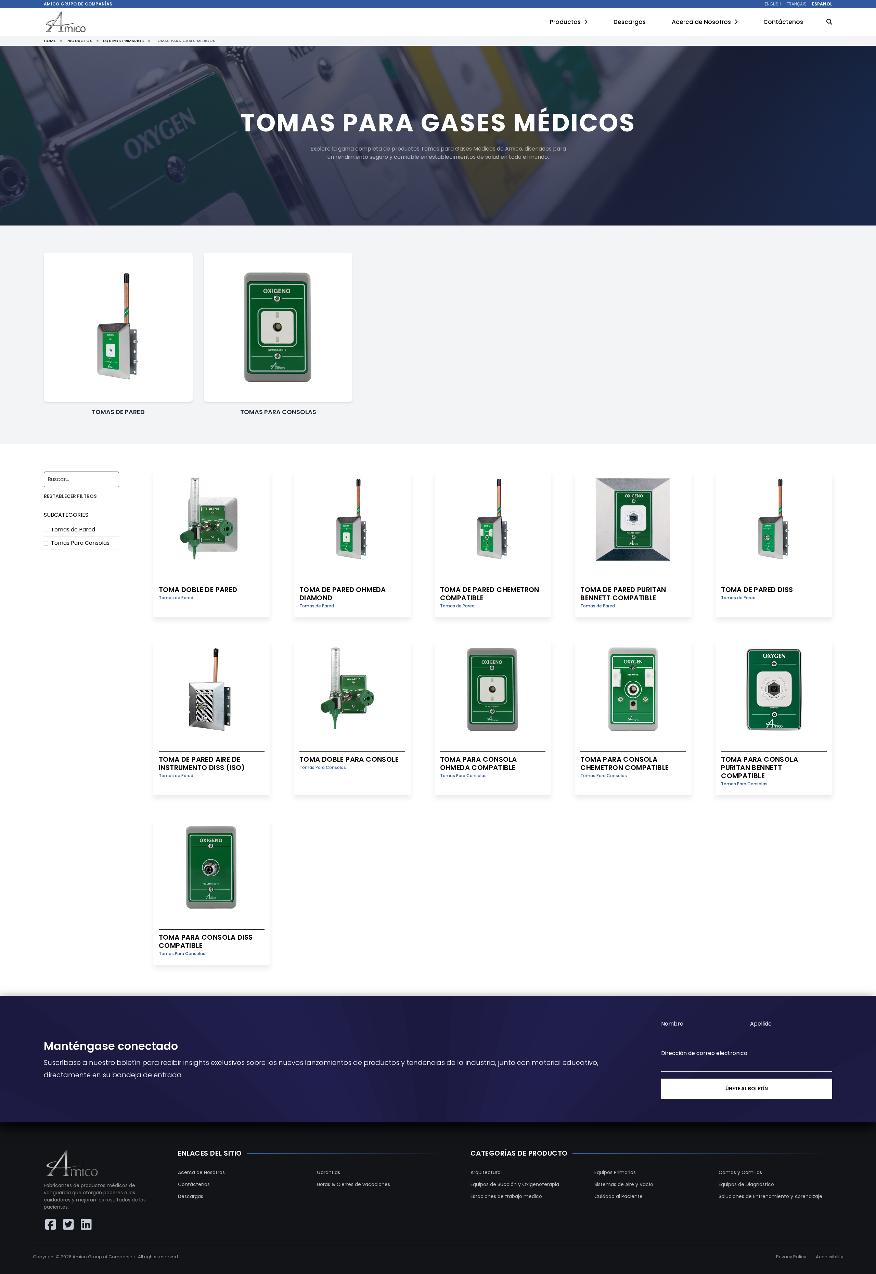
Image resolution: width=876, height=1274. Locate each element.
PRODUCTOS (79, 40)
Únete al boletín (746, 1088)
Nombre (672, 1024)
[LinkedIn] (86, 1224)
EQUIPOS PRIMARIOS (123, 40)
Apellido (761, 1024)
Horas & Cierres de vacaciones (353, 1184)
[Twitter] (68, 1224)
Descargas (630, 22)
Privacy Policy (791, 1256)
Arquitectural (486, 1172)
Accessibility (829, 1256)
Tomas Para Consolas (80, 543)
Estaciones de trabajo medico (506, 1196)
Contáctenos (783, 22)
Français (797, 4)
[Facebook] (50, 1224)
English (773, 4)
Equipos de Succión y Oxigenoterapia (515, 1184)
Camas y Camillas (740, 1172)
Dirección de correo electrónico (704, 1053)
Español (822, 4)
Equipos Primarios (615, 1172)
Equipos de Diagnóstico (746, 1184)
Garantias (328, 1172)
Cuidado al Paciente (618, 1196)
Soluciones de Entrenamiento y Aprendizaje (770, 1196)
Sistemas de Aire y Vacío (623, 1184)
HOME (50, 40)
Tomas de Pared (73, 529)
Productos (565, 22)
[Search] (829, 22)
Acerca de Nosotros (701, 22)
